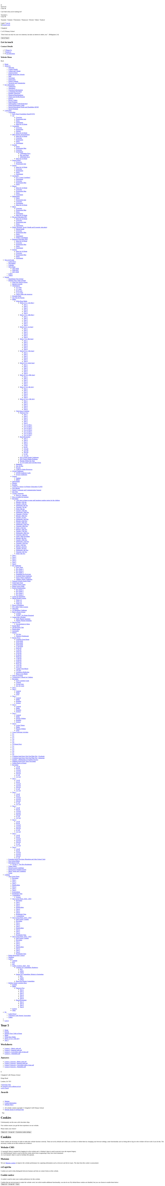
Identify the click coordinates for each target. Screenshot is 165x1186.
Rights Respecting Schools (16, 74)
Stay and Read (24, 155)
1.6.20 (26, 445)
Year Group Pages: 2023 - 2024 (21, 917)
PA (5, 1012)
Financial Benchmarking (15, 95)
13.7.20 (26, 456)
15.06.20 (18, 658)
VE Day (18, 634)
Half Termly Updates (22, 919)
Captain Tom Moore (22, 668)
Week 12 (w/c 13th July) (27, 399)
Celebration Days (25, 153)
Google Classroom (17, 493)
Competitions (16, 895)
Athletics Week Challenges (24, 579)
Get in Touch (5, 1088)
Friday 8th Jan (20, 509)
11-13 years (19, 292)
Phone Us (9, 50)
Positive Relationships (18, 588)
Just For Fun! (16, 622)
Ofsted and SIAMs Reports (16, 97)
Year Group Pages (13, 876)
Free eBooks (16, 488)
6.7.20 (26, 454)
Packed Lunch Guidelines (16, 868)
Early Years (19, 567)
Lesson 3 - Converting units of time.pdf (16, 1052)
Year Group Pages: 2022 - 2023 (21, 936)
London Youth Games (18, 584)
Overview (19, 117)
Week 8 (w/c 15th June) (27, 351)
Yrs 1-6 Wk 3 (28, 428)
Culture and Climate (14, 71)
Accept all (11, 1132)
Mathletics (19, 464)
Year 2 (26, 306)
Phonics (14, 483)
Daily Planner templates (23, 619)
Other (14, 1010)
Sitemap (7, 1101)
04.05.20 (18, 648)
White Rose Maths (21, 301)
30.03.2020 (19, 643)
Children (7, 875)
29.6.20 (26, 452)
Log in (8, 23)
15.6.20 (26, 449)
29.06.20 (18, 662)
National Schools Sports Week (21, 581)
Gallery (10, 959)
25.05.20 (18, 653)
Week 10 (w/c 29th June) (27, 375)
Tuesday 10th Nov (21, 540)
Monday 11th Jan (21, 502)
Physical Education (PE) (19, 217)
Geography (15, 176)
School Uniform (13, 81)
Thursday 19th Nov (22, 535)
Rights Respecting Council (16, 955)
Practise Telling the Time (27, 461)
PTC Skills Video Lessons (20, 607)
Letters (10, 273)
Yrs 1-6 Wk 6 (28, 433)
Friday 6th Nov (20, 553)
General (18, 682)
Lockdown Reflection (22, 672)
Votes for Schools (17, 675)
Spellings (11, 957)
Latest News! (12, 1014)
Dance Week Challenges (23, 577)
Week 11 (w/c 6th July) (27, 387)
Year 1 (26, 304)
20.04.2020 (19, 644)
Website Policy (9, 1104)
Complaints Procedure (15, 91)
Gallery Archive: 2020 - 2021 (21, 966)
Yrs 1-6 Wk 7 (28, 435)
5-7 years (19, 289)
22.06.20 (18, 660)
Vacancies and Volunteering (16, 83)
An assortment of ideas (23, 624)
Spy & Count (20, 686)
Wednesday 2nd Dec (22, 519)
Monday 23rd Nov (21, 521)
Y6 (13, 742)
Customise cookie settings (23, 1132)
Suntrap (18, 478)
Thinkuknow (16, 286)
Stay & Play (19, 466)
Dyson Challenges (21, 474)
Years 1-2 (19, 600)
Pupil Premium (12, 102)
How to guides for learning (20, 497)
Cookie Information (10, 1103)
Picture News (16, 638)
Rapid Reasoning (25, 437)
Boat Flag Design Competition (25, 981)
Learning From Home (22, 639)
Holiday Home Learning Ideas (17, 983)
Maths (14, 299)
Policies (10, 98)
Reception (15, 498)
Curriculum (8, 110)
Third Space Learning (22, 411)
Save (17, 1184)
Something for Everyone (23, 574)
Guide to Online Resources (24, 469)
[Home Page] (5, 25)
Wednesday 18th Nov (22, 533)
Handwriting (16, 629)
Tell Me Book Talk (18, 627)
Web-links (15, 608)
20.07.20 (18, 667)
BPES (18, 480)
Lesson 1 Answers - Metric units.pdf (15, 1061)
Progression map (21, 119)
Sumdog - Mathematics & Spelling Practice (25, 759)
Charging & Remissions (15, 90)
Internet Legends (17, 284)
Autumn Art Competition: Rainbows (27, 967)
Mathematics (16, 196)
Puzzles (18, 468)
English (14, 145)
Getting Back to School (19, 763)
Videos (10, 275)
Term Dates (11, 267)
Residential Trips (17, 893)
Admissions (11, 86)
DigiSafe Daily (16, 296)
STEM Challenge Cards (23, 473)
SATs (17, 694)
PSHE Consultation (22, 237)
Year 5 (26, 311)
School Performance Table (16, 105)
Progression (19, 129)
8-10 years (19, 291)
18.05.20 (18, 651)
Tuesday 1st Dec (21, 517)
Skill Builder (16, 481)
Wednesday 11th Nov (22, 541)
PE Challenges (16, 565)
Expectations (16, 892)
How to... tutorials (21, 495)
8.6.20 (26, 447)
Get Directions (10, 53)
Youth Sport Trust (17, 583)
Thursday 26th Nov (22, 526)
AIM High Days (25, 157)
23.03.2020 (19, 641)
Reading (14, 485)
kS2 (13, 964)
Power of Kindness (18, 605)
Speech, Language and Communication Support (26, 490)
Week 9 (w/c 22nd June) (27, 363)
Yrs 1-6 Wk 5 (28, 431)
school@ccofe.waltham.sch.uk (11, 1086)
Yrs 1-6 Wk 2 (28, 426)
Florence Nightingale (22, 636)
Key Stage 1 (19, 569)
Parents (7, 277)
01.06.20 (18, 655)
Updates (18, 614)
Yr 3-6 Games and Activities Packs (30, 462)
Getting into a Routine (19, 617)
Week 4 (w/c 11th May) (27, 303)
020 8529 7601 (6, 1085)
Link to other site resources (24, 294)
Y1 (13, 734)
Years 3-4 (19, 601)
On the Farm (20, 684)
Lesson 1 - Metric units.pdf (13, 1048)
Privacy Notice (12, 100)
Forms (10, 873)
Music (14, 207)
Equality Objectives (14, 93)
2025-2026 (15, 268)
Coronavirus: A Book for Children (22, 677)
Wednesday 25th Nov (22, 524)
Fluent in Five (24, 413)
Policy (18, 121)
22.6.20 (26, 450)
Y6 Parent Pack (17, 744)
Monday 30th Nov (21, 516)
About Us (8, 66)
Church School (12, 73)
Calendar (11, 265)
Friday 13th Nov (21, 545)
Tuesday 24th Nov (21, 522)
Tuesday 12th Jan (21, 504)
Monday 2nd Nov (21, 547)
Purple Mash (16, 626)
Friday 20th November (23, 536)
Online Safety (12, 866)
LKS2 (22, 971)
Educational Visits (13, 863)
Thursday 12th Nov (22, 543)
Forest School (16, 160)
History (14, 186)
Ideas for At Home (21, 124)
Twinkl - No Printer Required (25, 615)
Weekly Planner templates (24, 620)
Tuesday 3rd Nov (21, 548)
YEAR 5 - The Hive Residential (22, 864)
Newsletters (11, 263)
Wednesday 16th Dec (22, 512)
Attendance (11, 88)
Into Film (15, 492)
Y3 (13, 737)
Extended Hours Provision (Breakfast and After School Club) (26, 859)
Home (6, 64)
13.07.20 (18, 665)
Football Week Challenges (24, 576)
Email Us (8, 52)
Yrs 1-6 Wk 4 (28, 430)
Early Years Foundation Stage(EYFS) (23, 114)
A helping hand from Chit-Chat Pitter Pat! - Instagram (28, 758)
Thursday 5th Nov (21, 552)
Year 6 (26, 313)
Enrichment (19, 122)
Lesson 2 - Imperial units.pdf (13, 1050)
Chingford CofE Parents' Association (19, 1015)
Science (14, 249)
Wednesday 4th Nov (22, 550)
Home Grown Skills (18, 586)
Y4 (13, 739)
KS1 (13, 962)
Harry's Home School (18, 612)
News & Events (9, 260)
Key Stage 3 (19, 572)
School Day (12, 79)
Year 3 (26, 308)
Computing (15, 126)
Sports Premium (13, 109)
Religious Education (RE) (20, 239)
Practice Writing (21, 718)
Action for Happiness (18, 596)
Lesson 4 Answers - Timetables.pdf (15, 1067)
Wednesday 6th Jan (22, 505)
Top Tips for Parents (18, 298)
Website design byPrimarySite (14, 1109)
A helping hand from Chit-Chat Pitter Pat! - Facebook (28, 756)
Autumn (14, 960)
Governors (11, 78)
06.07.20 (18, 663)
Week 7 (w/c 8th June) (26, 339)
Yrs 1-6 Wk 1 (28, 425)
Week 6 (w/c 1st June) (26, 327)
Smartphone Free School (15, 279)
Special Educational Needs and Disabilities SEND (23, 107)
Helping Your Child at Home (17, 280)
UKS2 (22, 972)
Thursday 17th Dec (22, 514)
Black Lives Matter (22, 674)
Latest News (12, 261)
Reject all (4, 1132)
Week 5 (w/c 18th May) (27, 315)
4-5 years (19, 287)
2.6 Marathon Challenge (19, 610)
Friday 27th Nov (21, 528)
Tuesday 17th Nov (21, 531)
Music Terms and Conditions (17, 871)
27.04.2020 (19, 646)
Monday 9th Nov (21, 538)
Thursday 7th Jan (21, 507)
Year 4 (26, 310)
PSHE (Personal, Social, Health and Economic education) (29, 227)
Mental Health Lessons (19, 598)
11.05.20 (18, 650)
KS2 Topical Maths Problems (29, 459)
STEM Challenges (17, 471)
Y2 (13, 735)
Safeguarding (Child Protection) (18, 103)
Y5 (13, 741)
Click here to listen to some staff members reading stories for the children (38, 500)
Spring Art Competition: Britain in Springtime (30, 974)
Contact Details (13, 69)
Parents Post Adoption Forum (17, 869)
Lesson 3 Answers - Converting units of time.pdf (19, 1065)
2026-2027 (15, 270)
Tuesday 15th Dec (21, 510)
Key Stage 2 (19, 571)
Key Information (10, 85)
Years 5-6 (19, 603)
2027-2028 (15, 272)
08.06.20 (18, 656)
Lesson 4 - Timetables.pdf (12, 1053)
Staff (9, 76)
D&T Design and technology (21, 134)
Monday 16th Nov (21, 529)
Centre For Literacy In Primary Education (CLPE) (27, 486)
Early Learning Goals (22, 680)
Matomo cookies (11, 1163)
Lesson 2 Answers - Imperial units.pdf (16, 1063)
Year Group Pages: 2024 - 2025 (21, 899)
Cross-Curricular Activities (20, 732)
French (14, 165)
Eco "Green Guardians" (23, 177)
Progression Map (21, 148)
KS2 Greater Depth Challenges (29, 457)
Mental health (20, 229)
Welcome (11, 67)
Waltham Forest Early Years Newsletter (24, 761)
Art (13, 115)
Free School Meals (14, 861)
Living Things (20, 725)
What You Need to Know (20, 282)
